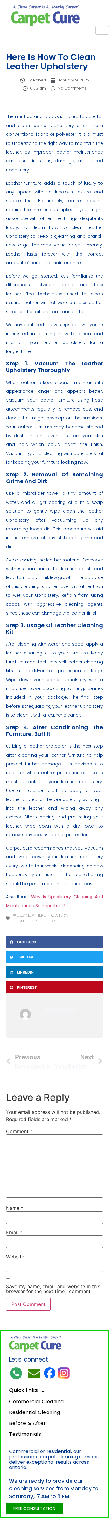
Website (15, 1256)
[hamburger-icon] (102, 30)
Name (14, 1208)
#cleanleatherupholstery (40, 915)
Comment (19, 1131)
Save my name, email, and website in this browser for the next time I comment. (53, 1289)
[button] (54, 942)
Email (14, 1232)
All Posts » (54, 1023)
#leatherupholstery (34, 921)
